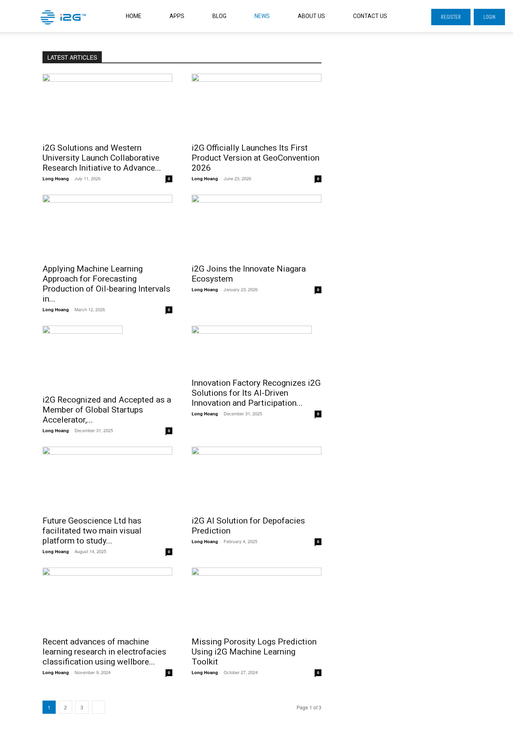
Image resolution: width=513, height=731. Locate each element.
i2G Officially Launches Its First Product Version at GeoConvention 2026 (255, 158)
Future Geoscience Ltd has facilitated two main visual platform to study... (91, 531)
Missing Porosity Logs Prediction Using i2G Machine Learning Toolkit (254, 652)
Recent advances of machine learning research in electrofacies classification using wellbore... (104, 652)
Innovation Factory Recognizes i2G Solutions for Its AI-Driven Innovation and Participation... (256, 393)
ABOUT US (311, 16)
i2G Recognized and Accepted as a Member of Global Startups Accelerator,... (106, 410)
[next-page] (98, 707)
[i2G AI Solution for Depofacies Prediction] (256, 479)
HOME (133, 16)
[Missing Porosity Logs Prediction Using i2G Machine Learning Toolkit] (256, 600)
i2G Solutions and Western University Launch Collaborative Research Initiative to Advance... (101, 158)
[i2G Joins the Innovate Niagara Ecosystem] (256, 227)
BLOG (219, 16)
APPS (177, 16)
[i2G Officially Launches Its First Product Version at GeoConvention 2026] (256, 106)
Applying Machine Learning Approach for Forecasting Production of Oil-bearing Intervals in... (106, 284)
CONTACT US (370, 16)
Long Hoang (55, 178)
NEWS (262, 16)
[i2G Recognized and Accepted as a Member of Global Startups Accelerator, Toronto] (107, 358)
